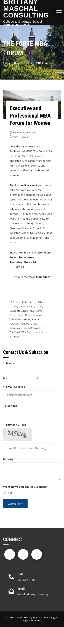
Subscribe (42, 277)
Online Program (34, 315)
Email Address (14, 387)
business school (21, 319)
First (5, 378)
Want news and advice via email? (25, 486)
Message (9, 459)
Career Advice (26, 306)
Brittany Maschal (26, 132)
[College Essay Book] (36, 554)
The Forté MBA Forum (22, 332)
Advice (41, 302)
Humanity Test (14, 424)
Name (8, 363)
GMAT (39, 306)
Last (36, 378)
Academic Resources (24, 302)
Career (13, 306)
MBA (32, 310)
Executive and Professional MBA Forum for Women (30, 115)
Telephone (10, 405)
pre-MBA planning (34, 327)
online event (29, 185)
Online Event (17, 315)
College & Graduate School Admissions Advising (22, 23)
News (39, 310)
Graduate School (19, 310)
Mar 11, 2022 (20, 136)
